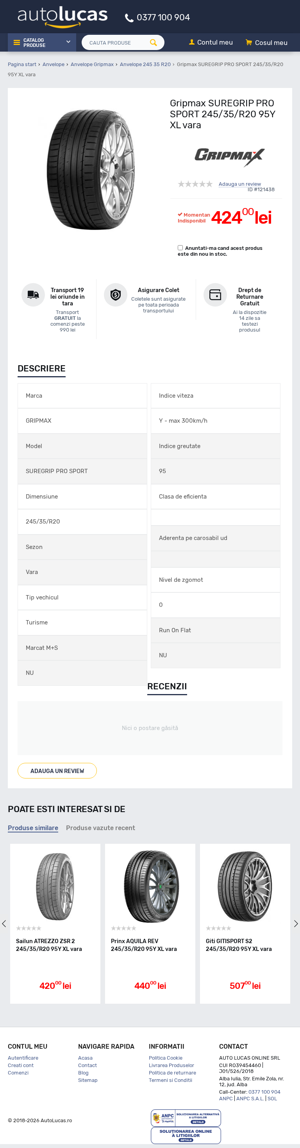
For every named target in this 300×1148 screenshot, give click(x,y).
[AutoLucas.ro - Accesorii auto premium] (57, 16)
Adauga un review (240, 184)
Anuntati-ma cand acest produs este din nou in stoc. (220, 251)
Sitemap (88, 1080)
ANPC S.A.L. (250, 1098)
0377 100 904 (163, 17)
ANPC (226, 1098)
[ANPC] (186, 1118)
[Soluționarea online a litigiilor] (186, 1135)
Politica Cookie (165, 1058)
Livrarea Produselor (171, 1065)
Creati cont (21, 1065)
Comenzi (18, 1073)
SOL (272, 1098)
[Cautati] (156, 42)
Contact (87, 1065)
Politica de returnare (172, 1073)
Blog (83, 1073)
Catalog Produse (34, 43)
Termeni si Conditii (170, 1080)
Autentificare (23, 1058)
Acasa (85, 1058)
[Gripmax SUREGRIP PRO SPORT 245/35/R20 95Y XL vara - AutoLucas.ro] (91, 170)
